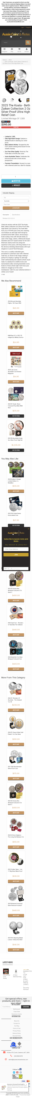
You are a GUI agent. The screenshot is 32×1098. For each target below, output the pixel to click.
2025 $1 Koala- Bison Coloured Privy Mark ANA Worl (15, 406)
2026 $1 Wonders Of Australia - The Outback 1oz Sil (15, 700)
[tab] (6, 215)
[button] (16, 185)
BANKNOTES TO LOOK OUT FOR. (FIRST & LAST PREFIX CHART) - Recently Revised (27, 980)
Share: (3, 121)
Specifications (16, 214)
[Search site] (28, 42)
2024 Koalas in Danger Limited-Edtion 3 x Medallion (14, 481)
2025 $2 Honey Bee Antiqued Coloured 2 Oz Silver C (15, 590)
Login (22, 27)
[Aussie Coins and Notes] (16, 33)
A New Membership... (17, 976)
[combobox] (6, 568)
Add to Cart (16, 313)
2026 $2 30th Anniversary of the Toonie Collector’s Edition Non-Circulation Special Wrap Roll (17, 1087)
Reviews (5, 218)
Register (28, 27)
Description (6, 214)
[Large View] (4, 100)
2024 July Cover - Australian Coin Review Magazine (14, 371)
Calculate (16, 208)
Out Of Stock (16, 416)
